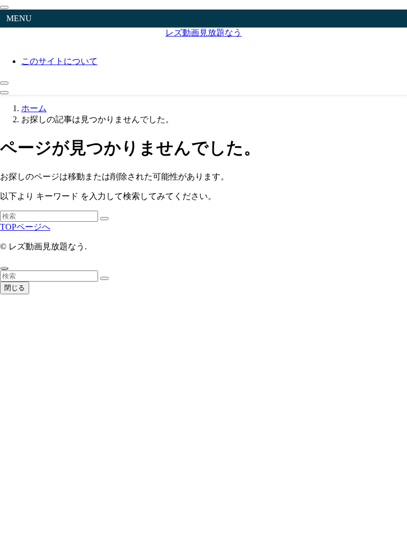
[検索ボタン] (4, 83)
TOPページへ (25, 226)
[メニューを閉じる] (4, 7)
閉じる (14, 288)
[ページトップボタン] (4, 268)
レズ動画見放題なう (203, 32)
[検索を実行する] (104, 218)
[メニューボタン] (4, 92)
